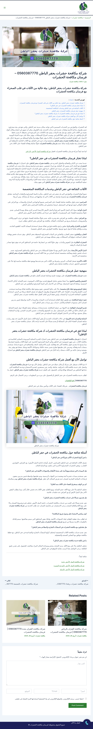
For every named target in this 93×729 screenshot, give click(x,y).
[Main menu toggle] (4, 7)
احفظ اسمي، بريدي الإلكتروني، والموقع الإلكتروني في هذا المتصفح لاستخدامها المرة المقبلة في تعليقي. (49, 699)
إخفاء (71, 100)
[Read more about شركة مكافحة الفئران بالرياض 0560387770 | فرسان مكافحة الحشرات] (67, 613)
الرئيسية (88, 18)
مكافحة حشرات (77, 18)
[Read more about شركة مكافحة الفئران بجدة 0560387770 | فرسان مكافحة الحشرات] (25, 613)
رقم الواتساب (70, 381)
